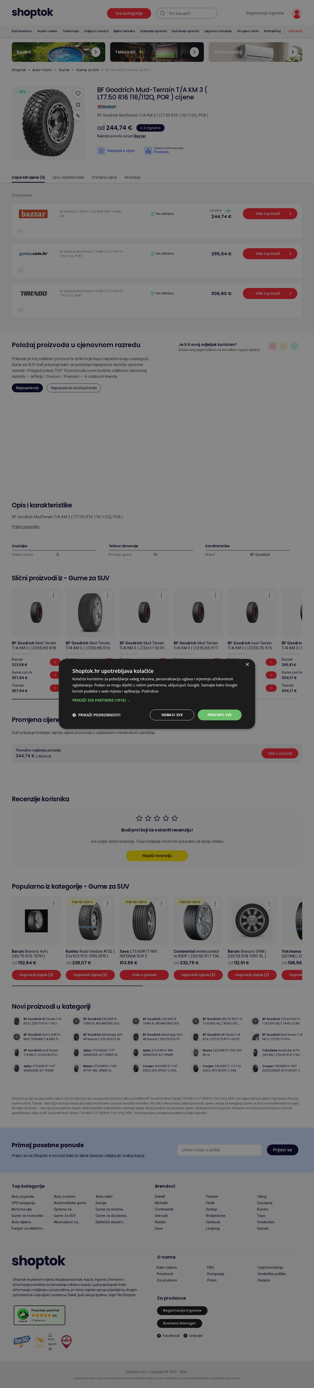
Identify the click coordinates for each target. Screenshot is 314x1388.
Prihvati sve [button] (220, 714)
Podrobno (150, 691)
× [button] (247, 665)
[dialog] (157, 694)
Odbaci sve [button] (172, 714)
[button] (157, 700)
